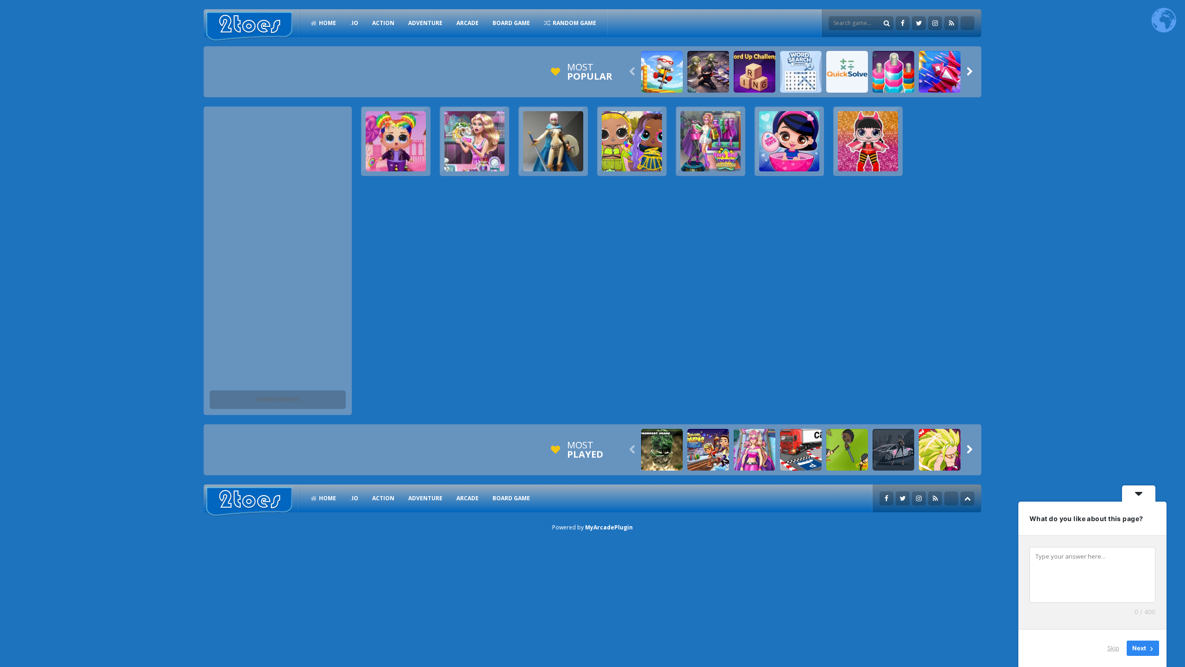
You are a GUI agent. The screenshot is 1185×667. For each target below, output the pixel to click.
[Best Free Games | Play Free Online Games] (249, 27)
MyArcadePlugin (609, 527)
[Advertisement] (277, 250)
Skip (1113, 648)
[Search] (886, 23)
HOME (327, 23)
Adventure (425, 23)
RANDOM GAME (574, 23)
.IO (354, 23)
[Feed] (951, 23)
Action (383, 23)
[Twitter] (919, 23)
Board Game (511, 23)
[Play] (662, 72)
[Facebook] (903, 23)
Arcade (467, 23)
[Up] (967, 498)
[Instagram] (935, 23)
